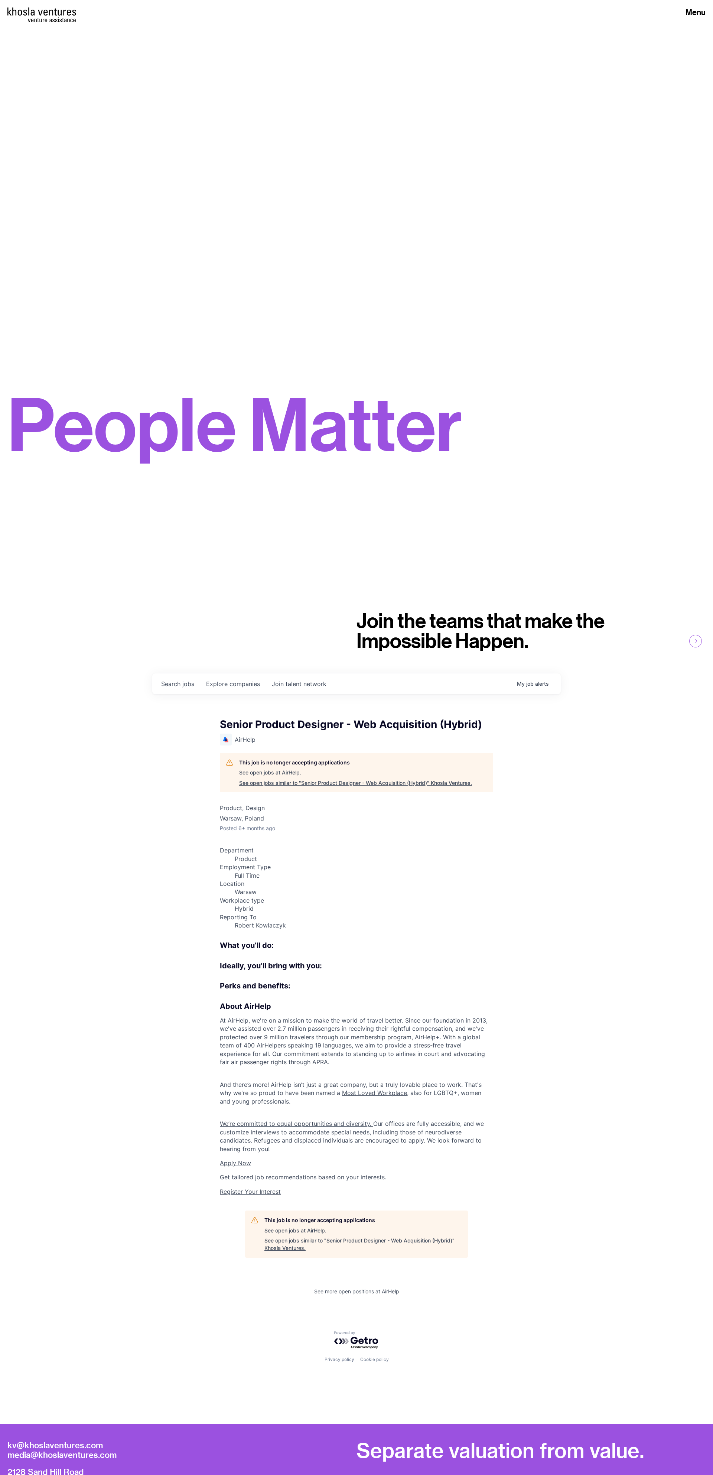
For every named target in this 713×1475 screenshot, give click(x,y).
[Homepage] (41, 11)
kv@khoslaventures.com (55, 1445)
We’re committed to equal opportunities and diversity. (296, 1123)
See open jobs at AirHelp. (270, 772)
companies (233, 684)
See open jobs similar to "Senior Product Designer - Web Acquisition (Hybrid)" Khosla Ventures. (355, 783)
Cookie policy (374, 1359)
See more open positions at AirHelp (356, 1291)
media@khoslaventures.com (62, 1454)
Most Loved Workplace (374, 1092)
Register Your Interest (250, 1191)
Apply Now (235, 1163)
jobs (177, 684)
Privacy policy (339, 1359)
